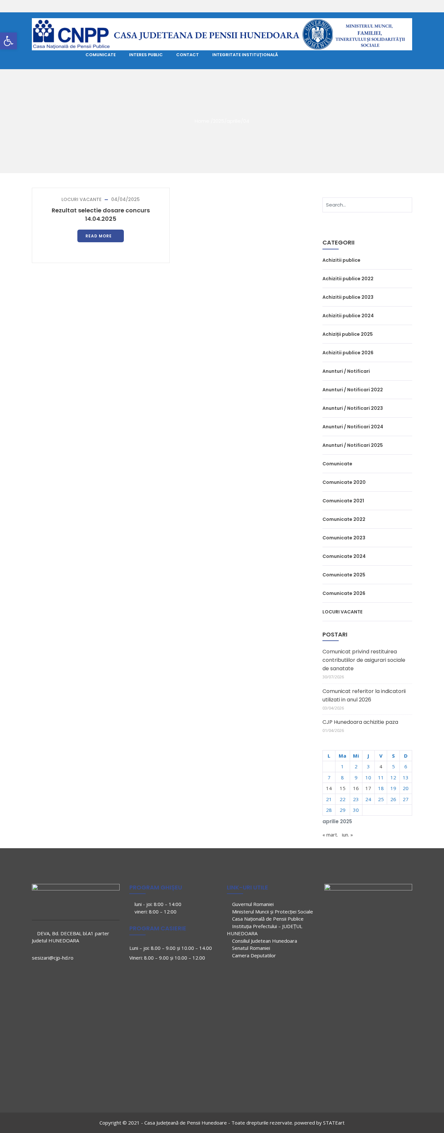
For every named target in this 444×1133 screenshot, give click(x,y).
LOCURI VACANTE (81, 199)
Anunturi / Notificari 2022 (352, 389)
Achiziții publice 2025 (347, 334)
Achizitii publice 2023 (347, 297)
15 (343, 788)
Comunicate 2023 (343, 538)
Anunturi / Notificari (346, 371)
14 (329, 788)
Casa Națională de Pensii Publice (267, 918)
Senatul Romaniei (250, 948)
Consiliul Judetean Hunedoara (264, 941)
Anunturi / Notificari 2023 (352, 408)
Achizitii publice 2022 (347, 278)
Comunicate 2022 (343, 519)
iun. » (347, 834)
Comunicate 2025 (343, 575)
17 (368, 788)
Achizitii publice (341, 260)
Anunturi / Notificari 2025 (352, 445)
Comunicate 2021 (343, 500)
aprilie (234, 120)
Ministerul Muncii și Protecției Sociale (272, 911)
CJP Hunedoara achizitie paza (360, 722)
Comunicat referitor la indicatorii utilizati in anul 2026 (364, 695)
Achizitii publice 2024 (348, 315)
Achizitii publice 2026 (347, 352)
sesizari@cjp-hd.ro (52, 957)
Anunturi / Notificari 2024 (352, 426)
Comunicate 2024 (344, 556)
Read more (98, 236)
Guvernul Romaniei (252, 904)
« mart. (330, 834)
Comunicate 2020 (344, 482)
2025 (218, 120)
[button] (8, 40)
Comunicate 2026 (343, 593)
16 (356, 788)
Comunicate (337, 463)
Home (202, 120)
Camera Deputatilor (253, 955)
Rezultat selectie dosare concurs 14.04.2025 (101, 214)
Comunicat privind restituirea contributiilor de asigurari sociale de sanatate (363, 660)
